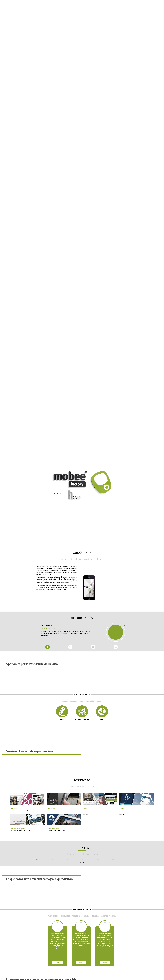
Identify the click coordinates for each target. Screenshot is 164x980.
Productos (89, 1)
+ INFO (57, 962)
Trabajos (77, 1)
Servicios (66, 1)
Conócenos (55, 1)
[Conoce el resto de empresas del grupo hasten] (83, 495)
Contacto (100, 1)
